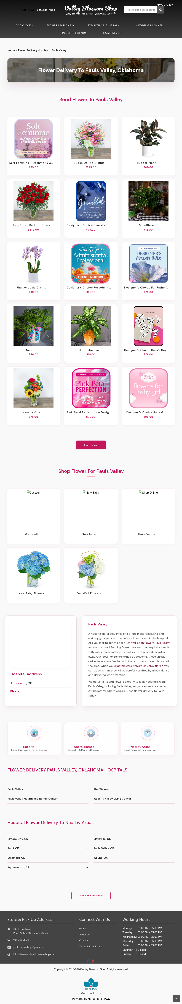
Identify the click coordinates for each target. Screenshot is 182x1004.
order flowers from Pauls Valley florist (138, 666)
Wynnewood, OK (18, 867)
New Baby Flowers (31, 593)
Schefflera (146, 225)
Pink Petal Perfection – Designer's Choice (89, 412)
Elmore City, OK (17, 839)
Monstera (31, 350)
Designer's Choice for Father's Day (146, 287)
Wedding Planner (149, 25)
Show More (91, 445)
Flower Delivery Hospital (33, 50)
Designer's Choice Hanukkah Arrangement (89, 225)
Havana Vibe (31, 412)
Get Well (31, 534)
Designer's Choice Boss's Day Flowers (146, 350)
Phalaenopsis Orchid (31, 287)
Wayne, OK (100, 858)
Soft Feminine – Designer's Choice (31, 163)
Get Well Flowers (89, 593)
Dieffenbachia (89, 350)
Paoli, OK (13, 848)
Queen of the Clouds (89, 163)
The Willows (101, 789)
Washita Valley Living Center (112, 798)
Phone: (15, 691)
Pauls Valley (15, 789)
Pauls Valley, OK (103, 848)
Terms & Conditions (90, 946)
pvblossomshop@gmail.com (29, 947)
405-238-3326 (46, 10)
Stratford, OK (16, 858)
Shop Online (146, 534)
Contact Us (85, 940)
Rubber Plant (146, 163)
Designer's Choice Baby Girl (146, 412)
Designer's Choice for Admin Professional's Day (89, 287)
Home (11, 50)
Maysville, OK (102, 839)
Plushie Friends (74, 32)
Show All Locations (91, 895)
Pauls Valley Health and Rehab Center (32, 798)
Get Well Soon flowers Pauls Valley (147, 643)
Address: (16, 683)
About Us (84, 934)
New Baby (89, 534)
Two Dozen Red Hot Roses (31, 225)
